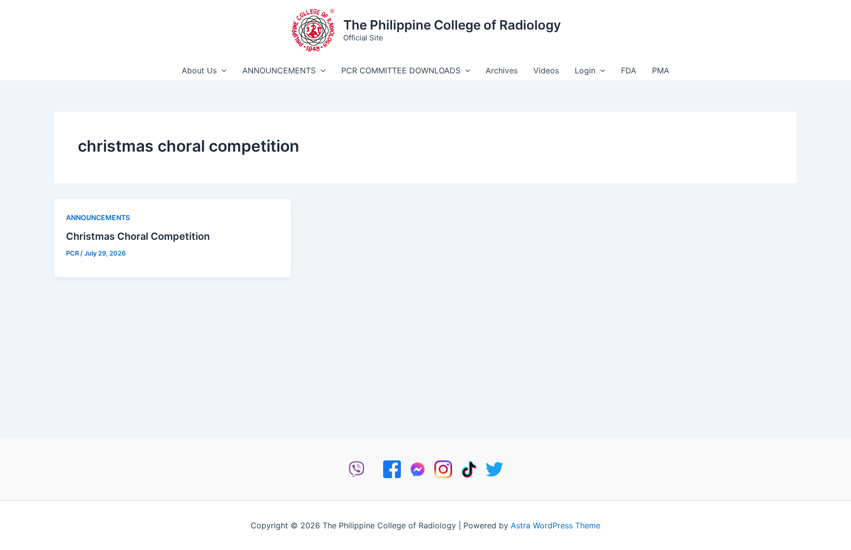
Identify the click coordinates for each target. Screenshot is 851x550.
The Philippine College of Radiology (452, 24)
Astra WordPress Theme (555, 525)
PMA (660, 70)
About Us (199, 70)
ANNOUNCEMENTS (279, 70)
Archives (502, 70)
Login (585, 70)
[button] (222, 70)
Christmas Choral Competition (138, 236)
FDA (628, 70)
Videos (546, 70)
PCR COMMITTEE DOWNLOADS (400, 70)
